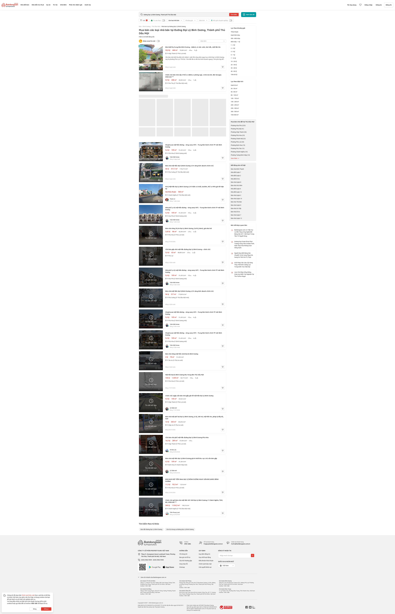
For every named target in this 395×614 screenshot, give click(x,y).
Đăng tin (389, 5)
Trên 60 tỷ (234, 74)
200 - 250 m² (235, 105)
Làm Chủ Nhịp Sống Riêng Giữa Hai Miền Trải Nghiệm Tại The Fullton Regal (244, 274)
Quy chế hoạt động (205, 557)
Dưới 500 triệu (235, 35)
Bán (140, 26)
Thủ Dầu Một (156, 26)
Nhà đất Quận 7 (236, 172)
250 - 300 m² (235, 108)
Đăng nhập (368, 5)
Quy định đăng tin (204, 554)
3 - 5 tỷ (233, 51)
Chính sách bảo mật (205, 564)
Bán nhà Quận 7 (236, 215)
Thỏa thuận (234, 32)
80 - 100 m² (234, 95)
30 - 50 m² (234, 88)
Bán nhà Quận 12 (236, 218)
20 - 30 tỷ (234, 65)
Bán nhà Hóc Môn (236, 185)
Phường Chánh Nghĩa (239, 152)
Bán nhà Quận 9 (236, 205)
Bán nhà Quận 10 (236, 198)
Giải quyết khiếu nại (205, 567)
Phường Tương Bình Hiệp (240, 155)
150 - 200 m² (235, 102)
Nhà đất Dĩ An (235, 179)
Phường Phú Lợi (237, 142)
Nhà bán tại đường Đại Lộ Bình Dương (173, 26)
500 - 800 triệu (235, 38)
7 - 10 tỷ (233, 58)
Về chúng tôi (183, 554)
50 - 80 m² (234, 92)
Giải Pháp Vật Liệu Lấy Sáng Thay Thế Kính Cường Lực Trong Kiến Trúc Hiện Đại (243, 265)
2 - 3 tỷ (233, 48)
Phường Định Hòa (238, 145)
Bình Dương (146, 26)
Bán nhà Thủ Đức (236, 202)
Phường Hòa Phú (238, 125)
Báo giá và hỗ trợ (184, 557)
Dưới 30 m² (234, 85)
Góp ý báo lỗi (183, 564)
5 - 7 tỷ (233, 55)
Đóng (34, 609)
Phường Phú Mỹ (237, 129)
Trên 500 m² (235, 115)
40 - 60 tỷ (234, 71)
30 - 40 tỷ (234, 68)
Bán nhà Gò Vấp (236, 208)
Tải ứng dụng (351, 5)
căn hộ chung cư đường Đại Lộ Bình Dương (180, 529)
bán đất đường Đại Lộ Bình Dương (151, 529)
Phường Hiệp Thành (239, 132)
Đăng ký (379, 5)
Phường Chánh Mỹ (238, 139)
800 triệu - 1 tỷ (235, 42)
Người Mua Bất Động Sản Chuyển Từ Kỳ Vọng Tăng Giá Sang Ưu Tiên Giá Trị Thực (243, 255)
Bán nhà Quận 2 (236, 195)
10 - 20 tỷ (234, 61)
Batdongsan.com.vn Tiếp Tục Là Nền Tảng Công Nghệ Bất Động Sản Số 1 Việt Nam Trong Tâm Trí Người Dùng (244, 233)
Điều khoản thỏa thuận (206, 561)
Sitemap (182, 567)
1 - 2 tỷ (233, 45)
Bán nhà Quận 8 (236, 182)
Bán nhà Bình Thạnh (237, 169)
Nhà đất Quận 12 (236, 192)
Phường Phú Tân (237, 148)
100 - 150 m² (235, 98)
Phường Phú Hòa (238, 135)
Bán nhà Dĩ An (235, 212)
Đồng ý (46, 609)
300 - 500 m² (235, 111)
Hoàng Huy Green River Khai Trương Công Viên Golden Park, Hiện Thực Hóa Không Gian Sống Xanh (244, 244)
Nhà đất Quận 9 (236, 189)
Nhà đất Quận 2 (236, 175)
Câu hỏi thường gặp (185, 561)
